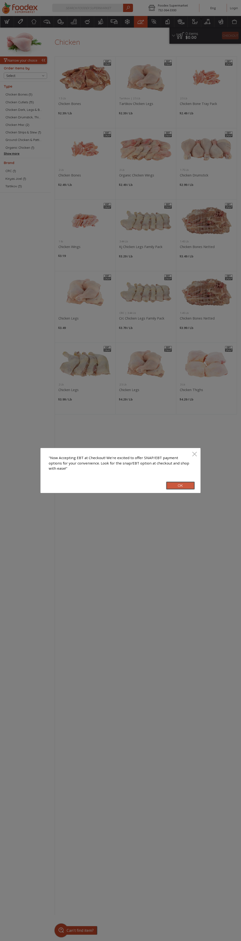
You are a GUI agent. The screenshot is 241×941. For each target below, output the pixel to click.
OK (180, 485)
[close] (194, 454)
